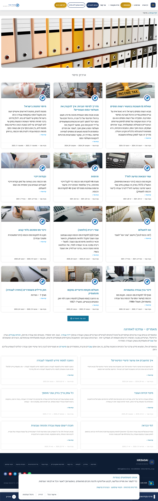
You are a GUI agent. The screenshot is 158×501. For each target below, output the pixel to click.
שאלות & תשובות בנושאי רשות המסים (130, 106)
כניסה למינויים (93, 5)
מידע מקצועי (114, 5)
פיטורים (62, 346)
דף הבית (145, 5)
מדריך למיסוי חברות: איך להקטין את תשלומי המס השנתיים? (80, 108)
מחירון (85, 464)
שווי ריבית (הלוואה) (88, 230)
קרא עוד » (148, 138)
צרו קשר (70, 464)
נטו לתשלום (144, 230)
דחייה (40, 494)
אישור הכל (52, 494)
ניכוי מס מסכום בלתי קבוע (32, 230)
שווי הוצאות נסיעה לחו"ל (138, 176)
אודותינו (137, 5)
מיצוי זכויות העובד (143, 393)
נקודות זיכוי (40, 176)
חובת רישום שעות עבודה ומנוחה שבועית (52, 425)
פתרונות (93, 464)
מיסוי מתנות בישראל (35, 106)
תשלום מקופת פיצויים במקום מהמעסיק (83, 291)
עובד (151, 340)
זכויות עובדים (15, 335)
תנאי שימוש (9, 464)
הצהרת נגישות (20, 464)
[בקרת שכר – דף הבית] (11, 5)
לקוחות (78, 464)
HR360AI (126, 5)
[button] (78, 318)
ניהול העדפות (28, 494)
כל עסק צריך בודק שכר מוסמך (57, 393)
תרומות (95, 176)
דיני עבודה (65, 335)
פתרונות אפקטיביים (57, 464)
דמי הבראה (147, 425)
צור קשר (103, 5)
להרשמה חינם (60, 5)
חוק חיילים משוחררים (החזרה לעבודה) (26, 290)
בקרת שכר (44, 464)
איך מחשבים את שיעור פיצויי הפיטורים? (132, 360)
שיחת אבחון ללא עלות (76, 5)
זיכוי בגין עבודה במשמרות (137, 290)
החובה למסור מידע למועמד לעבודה (55, 360)
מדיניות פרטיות (33, 464)
